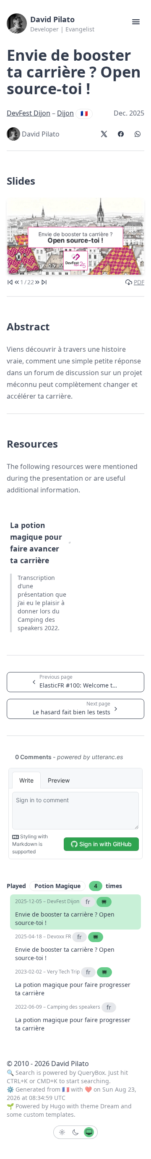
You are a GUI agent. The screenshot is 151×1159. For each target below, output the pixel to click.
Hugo (57, 1106)
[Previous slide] (16, 282)
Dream (109, 1106)
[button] (136, 21)
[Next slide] (37, 282)
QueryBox (91, 1073)
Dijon (65, 113)
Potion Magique (57, 886)
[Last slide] (44, 282)
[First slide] (10, 282)
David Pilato (52, 19)
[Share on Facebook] (121, 134)
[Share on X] (104, 134)
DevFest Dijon (28, 113)
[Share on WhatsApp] (137, 134)
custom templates (48, 1114)
